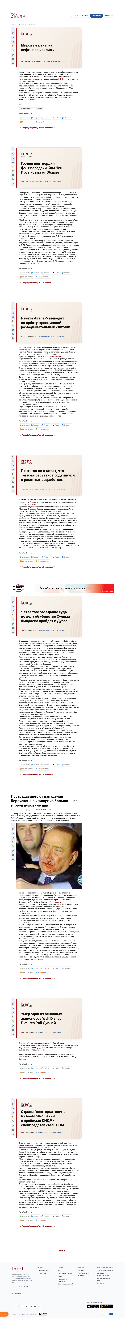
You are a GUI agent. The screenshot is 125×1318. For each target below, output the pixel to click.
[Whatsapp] (13, 1306)
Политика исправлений (65, 1284)
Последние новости (44, 1270)
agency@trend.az (16, 1293)
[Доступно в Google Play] (106, 1306)
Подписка (81, 1270)
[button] (13, 29)
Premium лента (42, 1273)
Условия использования (105, 1270)
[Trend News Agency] (17, 1269)
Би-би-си (41, 1050)
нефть (40, 108)
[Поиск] (71, 16)
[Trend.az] (18, 15)
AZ (108, 1314)
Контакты (61, 1276)
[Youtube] (26, 1306)
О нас (59, 1270)
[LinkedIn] (35, 1306)
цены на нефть (25, 108)
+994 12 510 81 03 (17, 1291)
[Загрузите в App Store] (93, 1306)
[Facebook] (18, 1306)
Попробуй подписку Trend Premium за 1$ (38, 128)
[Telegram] (30, 1306)
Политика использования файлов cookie (104, 1285)
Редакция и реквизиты (65, 1273)
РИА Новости (63, 79)
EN (104, 1314)
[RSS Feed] (39, 1306)
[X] (22, 1306)
